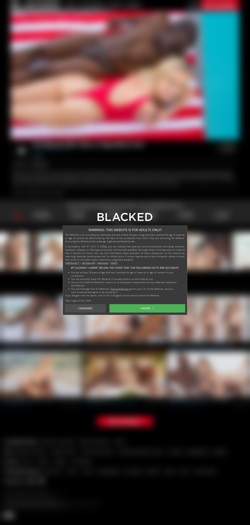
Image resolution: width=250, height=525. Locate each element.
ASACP (114, 263)
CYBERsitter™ (72, 263)
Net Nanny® (88, 263)
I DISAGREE (85, 308)
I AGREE (146, 308)
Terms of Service (120, 288)
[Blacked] (125, 218)
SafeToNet (102, 263)
